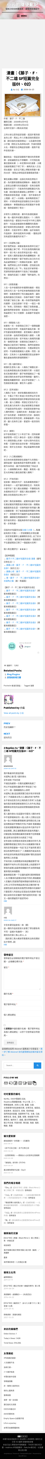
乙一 (33, 1102)
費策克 (6, 1120)
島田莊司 (16, 1111)
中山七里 (26, 1102)
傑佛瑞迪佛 (8, 1105)
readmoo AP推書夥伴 (13, 1447)
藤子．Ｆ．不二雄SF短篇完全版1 (21, 629)
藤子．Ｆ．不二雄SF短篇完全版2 (21, 622)
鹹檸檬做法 (8, 1277)
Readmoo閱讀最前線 (12, 1102)
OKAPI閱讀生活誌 (18, 1099)
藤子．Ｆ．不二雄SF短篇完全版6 (21, 597)
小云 (5, 918)
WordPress (22, 1456)
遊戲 (21, 1120)
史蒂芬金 (29, 1108)
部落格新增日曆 (14, 677)
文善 (32, 1114)
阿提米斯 (18, 1123)
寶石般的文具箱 (10, 1405)
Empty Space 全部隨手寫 (14, 1418)
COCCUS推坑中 (10, 1409)
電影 (37, 1123)
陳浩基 (26, 1123)
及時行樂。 (8, 1367)
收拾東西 (7, 1245)
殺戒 (14, 1117)
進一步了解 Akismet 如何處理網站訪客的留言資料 (22, 1052)
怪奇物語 (30, 1111)
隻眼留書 (7, 1395)
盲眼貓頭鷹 (8, 1381)
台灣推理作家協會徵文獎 (14, 1108)
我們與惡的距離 (10, 1114)
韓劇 (6, 1126)
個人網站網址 (10, 1015)
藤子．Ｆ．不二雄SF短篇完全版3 (21, 616)
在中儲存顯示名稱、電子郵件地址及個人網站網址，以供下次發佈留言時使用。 (22, 1032)
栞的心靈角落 (9, 1391)
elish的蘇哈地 (9, 1414)
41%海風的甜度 (10, 1358)
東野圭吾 (7, 1117)
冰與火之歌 (19, 1105)
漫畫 (32, 686)
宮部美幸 (7, 1111)
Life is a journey (10, 1423)
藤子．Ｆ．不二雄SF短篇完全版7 (21, 590)
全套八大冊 (27, 530)
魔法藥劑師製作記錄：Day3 (15, 1170)
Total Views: (9, 1343)
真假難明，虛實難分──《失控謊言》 (18, 1294)
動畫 (27, 1105)
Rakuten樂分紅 (30, 1447)
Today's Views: (10, 1338)
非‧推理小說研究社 (12, 1386)
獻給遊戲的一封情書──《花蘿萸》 (17, 1141)
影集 (23, 1111)
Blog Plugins (13, 674)
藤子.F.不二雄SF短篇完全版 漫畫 (20, 559)
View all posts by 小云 (14, 713)
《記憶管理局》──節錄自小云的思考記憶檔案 (22, 1155)
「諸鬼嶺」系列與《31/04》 (15, 1163)
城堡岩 (37, 1108)
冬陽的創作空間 (10, 1377)
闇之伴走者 (8, 1123)
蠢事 (5, 1257)
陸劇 (32, 1123)
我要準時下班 (23, 1114)
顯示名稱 (8, 994)
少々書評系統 (9, 1372)
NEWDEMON (8, 766)
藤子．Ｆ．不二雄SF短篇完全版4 (21, 610)
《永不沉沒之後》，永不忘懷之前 (16, 1148)
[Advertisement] (22, 43)
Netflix (6, 1099)
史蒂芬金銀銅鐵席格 (12, 1428)
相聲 (24, 1117)
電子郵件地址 (10, 1004)
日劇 (37, 1114)
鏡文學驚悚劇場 (31, 1120)
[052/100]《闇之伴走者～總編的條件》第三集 (22, 1286)
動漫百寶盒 (16, 686)
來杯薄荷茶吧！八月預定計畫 (15, 1262)
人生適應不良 (9, 1363)
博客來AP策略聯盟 (19, 1445)
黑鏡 (10, 1126)
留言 (6, 967)
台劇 (32, 1105)
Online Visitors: (10, 1334)
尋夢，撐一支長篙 (11, 1400)
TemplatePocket (26, 1453)
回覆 (5, 901)
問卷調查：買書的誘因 (12, 1315)
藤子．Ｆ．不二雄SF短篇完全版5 (21, 603)
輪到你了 (14, 1120)
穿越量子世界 (33, 1117)
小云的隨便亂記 (22, 4)
